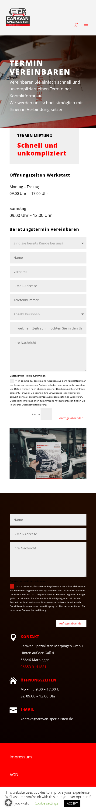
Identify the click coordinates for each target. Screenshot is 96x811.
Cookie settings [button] (46, 803)
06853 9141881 (34, 666)
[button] (8, 802)
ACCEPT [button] (72, 803)
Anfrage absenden (71, 418)
